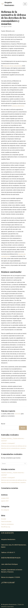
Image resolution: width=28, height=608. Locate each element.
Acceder (3, 519)
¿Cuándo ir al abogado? (8, 443)
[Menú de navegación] (25, 4)
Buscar (3, 423)
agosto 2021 (5, 501)
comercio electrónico (18, 105)
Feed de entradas (6, 521)
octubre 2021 (5, 498)
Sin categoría (5, 510)
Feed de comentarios (7, 524)
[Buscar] (25, 463)
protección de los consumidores (12, 66)
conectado (17, 413)
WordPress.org (5, 527)
